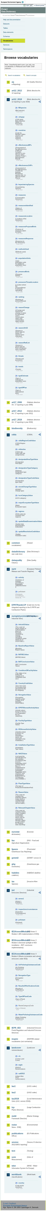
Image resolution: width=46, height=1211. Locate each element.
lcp (13, 1107)
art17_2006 (17, 402)
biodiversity (17, 428)
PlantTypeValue (22, 783)
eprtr (14, 569)
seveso (15, 1142)
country (21, 1183)
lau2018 (15, 1099)
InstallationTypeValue (22, 745)
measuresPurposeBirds (22, 226)
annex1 (21, 899)
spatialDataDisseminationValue (22, 521)
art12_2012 (17, 91)
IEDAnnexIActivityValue (22, 729)
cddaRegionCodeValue (22, 441)
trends (20, 366)
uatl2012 (21, 1073)
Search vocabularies (14, 75)
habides (15, 873)
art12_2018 (17, 99)
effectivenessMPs (22, 145)
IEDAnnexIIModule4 (19, 954)
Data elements (8, 32)
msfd (14, 1116)
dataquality (17, 560)
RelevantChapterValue (22, 808)
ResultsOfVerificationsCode (22, 986)
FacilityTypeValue (22, 721)
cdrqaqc (21, 117)
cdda (14, 435)
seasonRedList (22, 343)
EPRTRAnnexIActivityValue (22, 708)
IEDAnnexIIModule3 (19, 940)
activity (21, 577)
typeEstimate (22, 376)
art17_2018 (17, 420)
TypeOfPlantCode (22, 996)
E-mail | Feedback (9, 1203)
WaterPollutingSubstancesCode (22, 1015)
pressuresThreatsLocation (22, 282)
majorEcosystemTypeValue (22, 503)
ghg (13, 864)
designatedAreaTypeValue (22, 459)
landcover (16, 1048)
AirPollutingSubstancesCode (22, 965)
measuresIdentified (22, 205)
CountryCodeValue (22, 683)
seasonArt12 (22, 328)
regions (21, 511)
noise (14, 1125)
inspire (15, 1039)
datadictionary (18, 552)
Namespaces (8, 49)
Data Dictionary (20, 15)
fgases (15, 849)
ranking (21, 297)
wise (14, 1166)
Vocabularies (8, 41)
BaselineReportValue (22, 646)
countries (22, 130)
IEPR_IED (16, 1028)
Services (6, 45)
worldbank (16, 1174)
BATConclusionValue (22, 662)
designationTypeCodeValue (22, 478)
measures (22, 195)
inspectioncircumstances (22, 909)
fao (13, 840)
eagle (20, 1065)
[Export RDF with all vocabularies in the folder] (40, 102)
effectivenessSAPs (22, 165)
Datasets (6, 24)
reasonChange (22, 307)
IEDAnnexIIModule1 (19, 932)
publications (17, 1133)
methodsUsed (22, 249)
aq (13, 82)
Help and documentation (11, 20)
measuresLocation (22, 216)
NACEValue (22, 754)
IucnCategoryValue (22, 495)
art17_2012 (17, 411)
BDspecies (22, 108)
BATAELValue (22, 654)
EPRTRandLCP (19, 605)
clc (19, 1056)
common (16, 543)
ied (13, 890)
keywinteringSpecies (22, 184)
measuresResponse (22, 238)
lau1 (14, 1086)
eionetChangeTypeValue (22, 487)
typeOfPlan (22, 388)
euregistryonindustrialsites (19, 616)
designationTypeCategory (22, 468)
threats (21, 356)
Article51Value (22, 624)
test (13, 1151)
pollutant (21, 920)
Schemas (6, 36)
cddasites (22, 449)
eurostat (15, 832)
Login (27, 5)
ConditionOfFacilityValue (22, 670)
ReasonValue (22, 792)
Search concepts (31, 75)
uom (14, 1157)
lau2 (14, 1092)
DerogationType (22, 975)
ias (13, 881)
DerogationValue (22, 695)
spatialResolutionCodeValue (22, 531)
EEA (13, 2)
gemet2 (15, 858)
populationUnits (22, 258)
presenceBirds (22, 272)
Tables (5, 28)
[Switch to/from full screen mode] (31, 5)
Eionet (12, 15)
